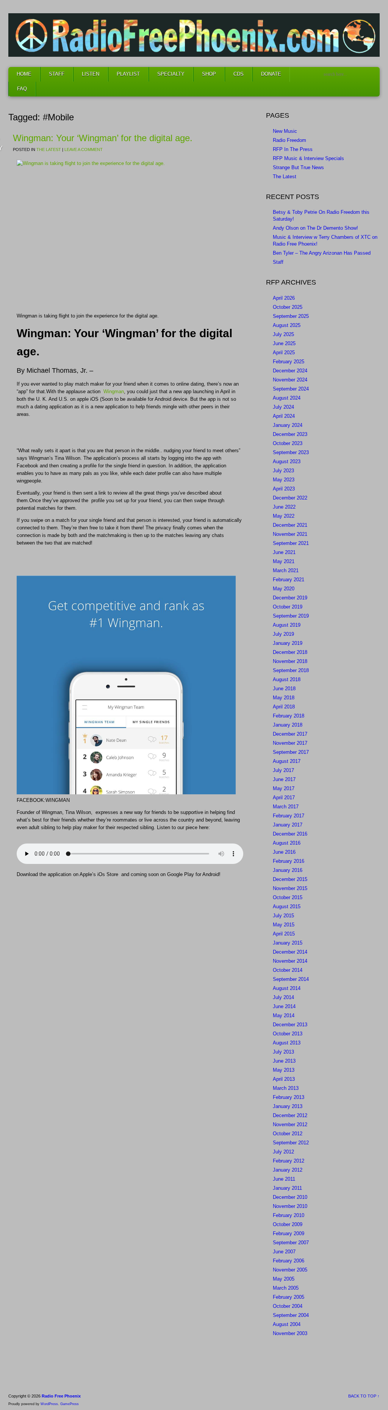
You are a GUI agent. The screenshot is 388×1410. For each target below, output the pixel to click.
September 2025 (291, 316)
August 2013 (286, 1043)
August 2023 (286, 461)
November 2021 (290, 534)
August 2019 (286, 625)
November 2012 (290, 1124)
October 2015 (287, 897)
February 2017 (288, 816)
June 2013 (284, 1061)
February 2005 (288, 1297)
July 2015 (283, 915)
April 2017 (284, 797)
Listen (90, 74)
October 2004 (287, 1306)
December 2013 (290, 1024)
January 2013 (287, 1106)
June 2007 (284, 1251)
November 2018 (290, 661)
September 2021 (291, 543)
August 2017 (286, 761)
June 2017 (284, 779)
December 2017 (290, 734)
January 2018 (287, 725)
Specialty (171, 74)
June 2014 (284, 1006)
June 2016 (284, 852)
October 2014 (287, 970)
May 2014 (283, 1015)
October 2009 (287, 1224)
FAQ (22, 89)
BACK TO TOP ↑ (364, 1396)
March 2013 (286, 1088)
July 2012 (283, 1152)
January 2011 (287, 1188)
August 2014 (286, 988)
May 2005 (283, 1279)
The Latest (48, 149)
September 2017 (291, 752)
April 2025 (284, 352)
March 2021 (286, 570)
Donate (271, 74)
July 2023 (283, 470)
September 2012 (291, 1142)
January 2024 (287, 425)
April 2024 (284, 416)
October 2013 (287, 1033)
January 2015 (287, 943)
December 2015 (290, 879)
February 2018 (288, 716)
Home (24, 74)
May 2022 (283, 516)
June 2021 (284, 552)
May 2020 (283, 588)
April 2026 (284, 298)
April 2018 (284, 707)
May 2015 (283, 925)
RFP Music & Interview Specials (308, 158)
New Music (285, 131)
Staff (56, 74)
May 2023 (283, 479)
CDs (238, 74)
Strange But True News (298, 167)
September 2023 (291, 452)
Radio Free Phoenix (61, 1396)
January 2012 (287, 1170)
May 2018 (283, 697)
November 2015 (290, 888)
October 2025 (287, 307)
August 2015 (286, 906)
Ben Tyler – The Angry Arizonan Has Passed (322, 253)
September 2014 (291, 979)
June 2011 (284, 1179)
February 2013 (288, 1097)
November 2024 (290, 380)
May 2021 (283, 561)
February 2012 (288, 1161)
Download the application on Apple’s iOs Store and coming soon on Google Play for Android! (119, 874)
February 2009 (288, 1233)
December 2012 (290, 1115)
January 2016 (287, 870)
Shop (209, 74)
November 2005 (290, 1270)
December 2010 (290, 1197)
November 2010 (290, 1206)
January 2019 (287, 643)
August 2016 (286, 843)
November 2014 (290, 961)
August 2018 (286, 679)
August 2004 (286, 1324)
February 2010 (288, 1215)
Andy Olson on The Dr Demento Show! (315, 228)
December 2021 (290, 525)
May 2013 (283, 1070)
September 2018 (291, 670)
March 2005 (286, 1288)
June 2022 (284, 507)
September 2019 (291, 616)
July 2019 (283, 634)
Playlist (128, 74)
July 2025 (283, 334)
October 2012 (287, 1133)
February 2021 (288, 579)
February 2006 (288, 1261)
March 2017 (286, 806)
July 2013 (283, 1052)
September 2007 (291, 1242)
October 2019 (287, 607)
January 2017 (287, 825)
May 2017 (283, 788)
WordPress (49, 1404)
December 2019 (290, 598)
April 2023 (284, 489)
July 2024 (283, 407)
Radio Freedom (289, 140)
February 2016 (288, 861)
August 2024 (286, 398)
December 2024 (290, 371)
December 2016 (290, 834)
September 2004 (291, 1315)
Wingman (113, 391)
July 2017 (283, 770)
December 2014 (290, 952)
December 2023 (290, 434)
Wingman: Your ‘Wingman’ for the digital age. (102, 138)
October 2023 (287, 443)
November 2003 (290, 1333)
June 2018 (284, 688)
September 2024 (291, 389)
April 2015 (284, 934)
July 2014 (283, 997)
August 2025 (286, 325)
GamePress (69, 1404)
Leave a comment (83, 149)
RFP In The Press (293, 149)
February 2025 (288, 361)
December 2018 (290, 652)
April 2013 (284, 1079)
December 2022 (290, 498)
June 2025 (284, 343)
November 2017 (290, 743)
